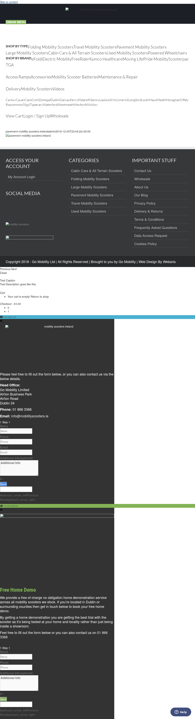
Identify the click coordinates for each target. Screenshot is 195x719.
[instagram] (17, 206)
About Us (141, 187)
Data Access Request (150, 236)
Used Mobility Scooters (88, 211)
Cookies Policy (145, 244)
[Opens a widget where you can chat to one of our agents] (180, 712)
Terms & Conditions (149, 219)
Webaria (169, 261)
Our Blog (141, 195)
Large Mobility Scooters (89, 187)
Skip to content (9, 2)
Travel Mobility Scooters (89, 203)
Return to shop (40, 296)
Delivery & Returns (148, 211)
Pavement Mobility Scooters (92, 195)
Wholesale (142, 179)
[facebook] (9, 206)
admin (52, 131)
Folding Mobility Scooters (90, 179)
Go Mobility (127, 261)
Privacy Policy (145, 203)
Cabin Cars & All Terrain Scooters (96, 171)
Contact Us (142, 171)
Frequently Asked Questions (155, 228)
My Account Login (21, 177)
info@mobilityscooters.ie (29, 415)
